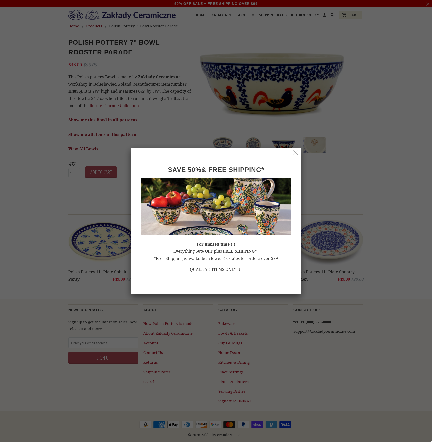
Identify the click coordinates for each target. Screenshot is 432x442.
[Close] (296, 152)
